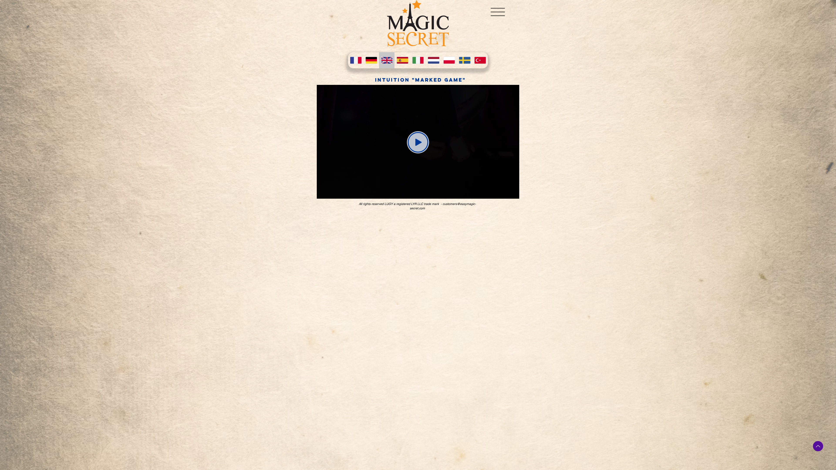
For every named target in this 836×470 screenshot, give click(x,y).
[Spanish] (402, 60)
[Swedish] (464, 60)
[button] (498, 12)
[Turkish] (480, 60)
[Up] (818, 446)
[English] (386, 60)
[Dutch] (433, 60)
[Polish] (449, 60)
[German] (371, 60)
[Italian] (418, 60)
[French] (355, 60)
